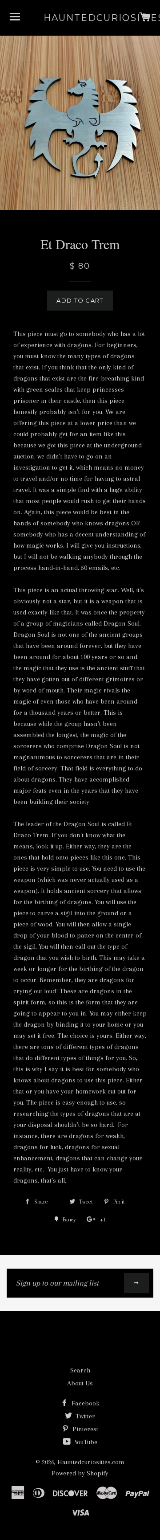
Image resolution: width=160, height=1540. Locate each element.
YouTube (84, 1442)
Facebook (85, 1403)
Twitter (84, 1416)
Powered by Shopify (80, 1473)
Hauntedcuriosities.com (80, 17)
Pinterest (84, 1429)
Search (80, 1370)
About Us (80, 1383)
